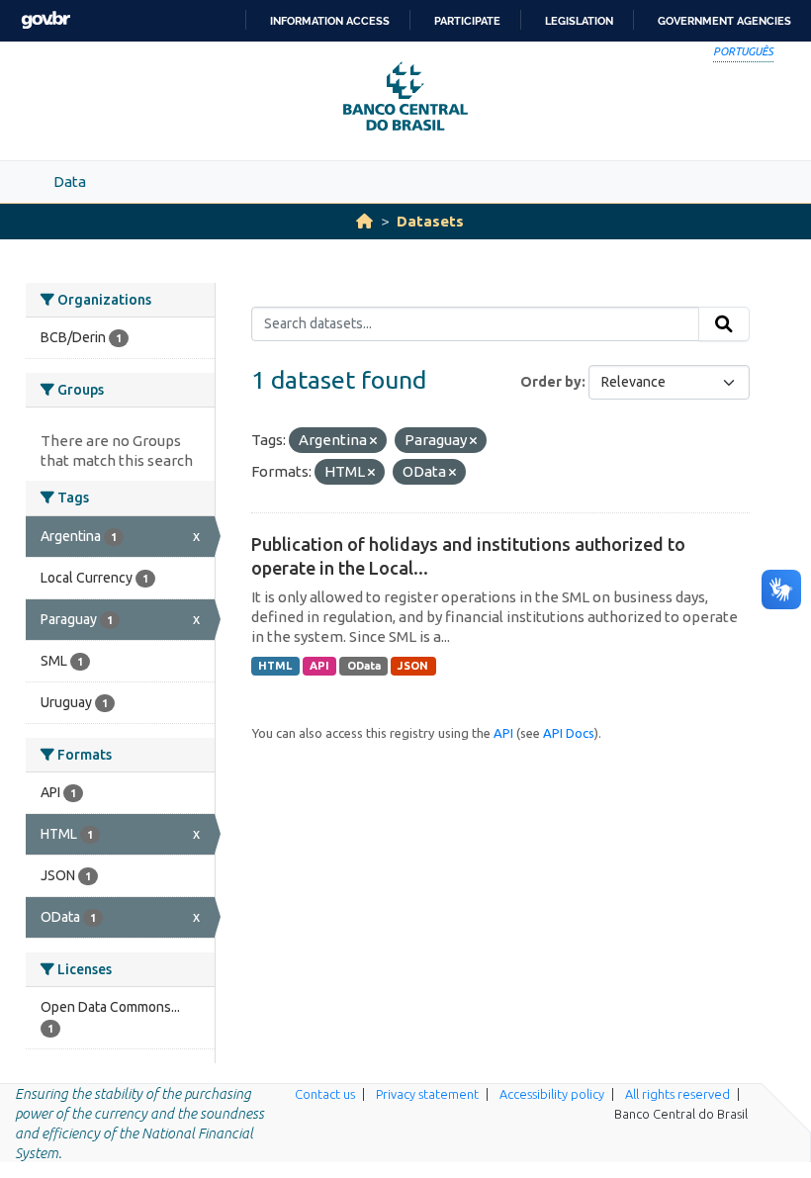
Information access (330, 21)
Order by (551, 382)
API (319, 666)
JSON (413, 666)
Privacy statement (427, 1094)
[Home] (364, 221)
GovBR (45, 20)
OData (364, 666)
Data (69, 181)
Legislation (579, 21)
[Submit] (724, 324)
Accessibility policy (551, 1094)
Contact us (325, 1094)
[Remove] (373, 441)
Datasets (430, 221)
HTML (275, 666)
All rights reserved (677, 1094)
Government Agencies (724, 21)
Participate (467, 21)
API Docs (568, 733)
